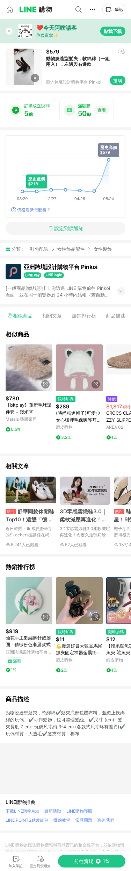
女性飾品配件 (71, 249)
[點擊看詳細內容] (29, 367)
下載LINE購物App (22, 811)
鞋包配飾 (39, 249)
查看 (101, 110)
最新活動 (52, 811)
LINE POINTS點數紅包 (27, 820)
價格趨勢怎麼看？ (34, 209)
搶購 (117, 80)
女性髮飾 (103, 249)
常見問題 (83, 820)
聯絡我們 (105, 820)
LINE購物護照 (79, 811)
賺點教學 (61, 820)
